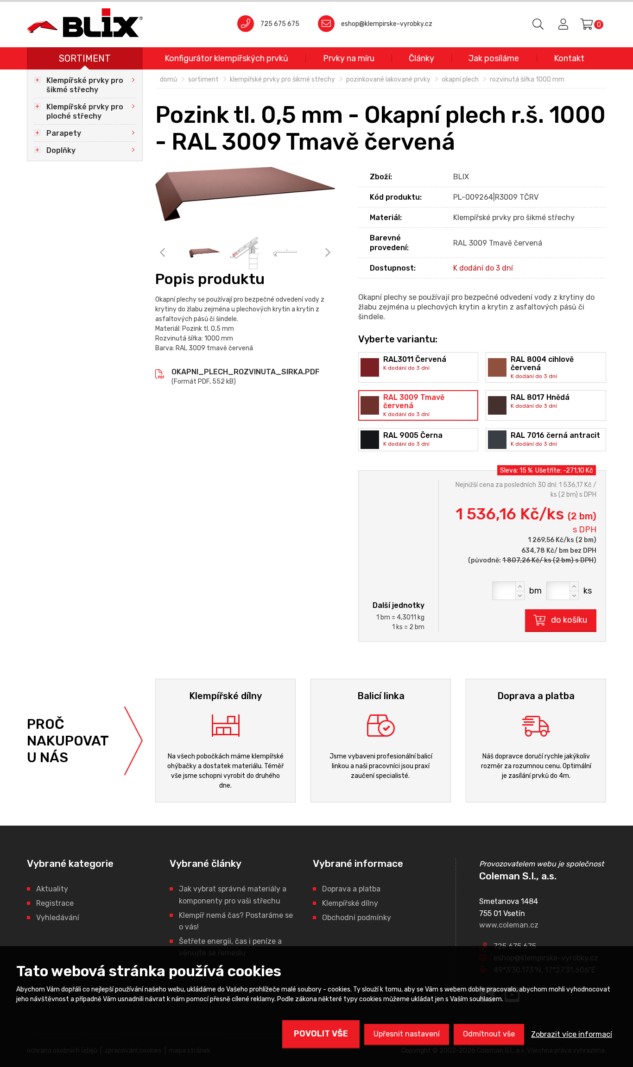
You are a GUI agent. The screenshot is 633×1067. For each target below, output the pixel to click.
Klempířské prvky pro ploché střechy (84, 111)
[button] (520, 586)
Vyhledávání (57, 917)
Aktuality (52, 888)
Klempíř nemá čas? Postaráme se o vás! (236, 921)
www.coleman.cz (508, 925)
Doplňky (61, 150)
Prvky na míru (348, 58)
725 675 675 (279, 24)
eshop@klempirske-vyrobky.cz (386, 24)
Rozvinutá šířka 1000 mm (527, 79)
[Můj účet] (561, 24)
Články (421, 58)
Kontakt (569, 58)
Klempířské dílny (350, 903)
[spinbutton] (508, 590)
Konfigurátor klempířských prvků (226, 58)
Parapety (63, 133)
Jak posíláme (493, 58)
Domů (168, 79)
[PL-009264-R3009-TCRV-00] (245, 194)
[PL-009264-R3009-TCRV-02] (285, 253)
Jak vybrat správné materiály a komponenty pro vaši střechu (232, 894)
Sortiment (85, 58)
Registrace (55, 903)
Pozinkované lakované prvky (388, 79)
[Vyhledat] (538, 24)
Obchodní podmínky (356, 917)
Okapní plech (460, 79)
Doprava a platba (351, 888)
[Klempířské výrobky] (85, 22)
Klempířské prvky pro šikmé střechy (84, 85)
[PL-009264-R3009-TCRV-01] (244, 253)
